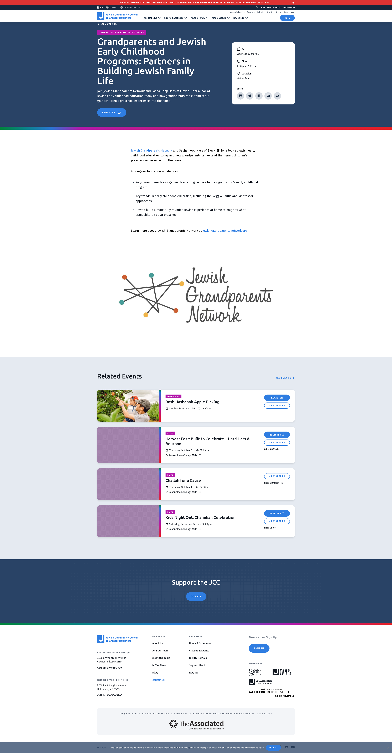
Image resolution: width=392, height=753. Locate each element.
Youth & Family (197, 18)
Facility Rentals (198, 658)
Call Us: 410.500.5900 (109, 695)
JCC (101, 7)
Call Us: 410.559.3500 (109, 667)
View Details (277, 405)
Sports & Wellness (173, 18)
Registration (289, 7)
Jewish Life (238, 18)
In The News (159, 665)
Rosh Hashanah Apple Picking (192, 402)
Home (292, 12)
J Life (170, 433)
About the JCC (150, 18)
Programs (251, 12)
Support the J (197, 665)
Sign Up (259, 648)
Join (287, 18)
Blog (263, 7)
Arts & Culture (219, 18)
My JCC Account (274, 7)
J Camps (113, 7)
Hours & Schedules (237, 12)
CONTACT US (158, 680)
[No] (388, 747)
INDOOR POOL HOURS (248, 2)
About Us (157, 643)
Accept (273, 747)
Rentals (279, 12)
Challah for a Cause (183, 480)
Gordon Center (132, 7)
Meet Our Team (161, 658)
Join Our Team (160, 650)
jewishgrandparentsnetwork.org (224, 230)
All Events (109, 23)
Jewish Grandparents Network (151, 150)
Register (270, 12)
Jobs (286, 12)
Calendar (261, 12)
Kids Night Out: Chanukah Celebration (201, 517)
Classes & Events (199, 650)
